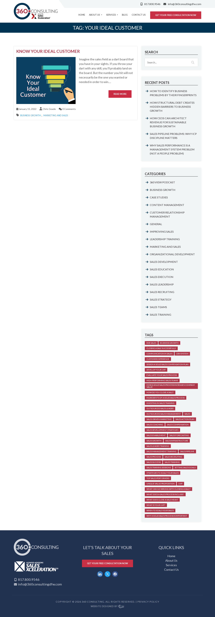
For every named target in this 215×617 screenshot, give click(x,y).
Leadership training (165, 239)
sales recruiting (173, 456)
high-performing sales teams (162, 380)
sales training (172, 462)
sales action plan (185, 419)
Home (81, 14)
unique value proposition (160, 483)
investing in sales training (160, 403)
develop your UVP (156, 369)
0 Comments (69, 109)
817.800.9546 (152, 4)
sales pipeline (187, 451)
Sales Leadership (162, 284)
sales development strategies (162, 430)
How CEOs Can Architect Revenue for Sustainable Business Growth (168, 122)
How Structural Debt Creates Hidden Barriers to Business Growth (172, 106)
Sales (187, 414)
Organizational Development (172, 254)
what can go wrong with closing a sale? (168, 489)
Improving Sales (162, 231)
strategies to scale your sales (162, 473)
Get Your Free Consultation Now (175, 15)
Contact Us (139, 14)
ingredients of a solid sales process (165, 397)
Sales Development (164, 261)
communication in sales (159, 353)
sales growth (153, 440)
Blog (125, 14)
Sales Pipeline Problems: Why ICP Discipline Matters (173, 135)
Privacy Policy (148, 601)
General (156, 224)
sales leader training (157, 446)
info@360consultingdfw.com (184, 4)
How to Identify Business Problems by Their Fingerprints (173, 93)
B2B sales (151, 343)
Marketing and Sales (56, 115)
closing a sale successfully (161, 348)
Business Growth (30, 115)
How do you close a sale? (160, 392)
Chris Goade (49, 109)
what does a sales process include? (165, 494)
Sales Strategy (160, 299)
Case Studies (159, 197)
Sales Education (162, 269)
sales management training (161, 451)
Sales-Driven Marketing (159, 419)
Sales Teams (158, 307)
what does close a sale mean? (162, 499)
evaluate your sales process (161, 375)
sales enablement (156, 435)
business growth (169, 343)
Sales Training (160, 314)
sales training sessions (158, 467)
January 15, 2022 (27, 109)
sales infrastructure (176, 440)
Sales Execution (161, 276)
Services (111, 14)
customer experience (157, 359)
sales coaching (154, 424)
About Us (94, 14)
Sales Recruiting (162, 291)
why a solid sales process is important (166, 516)
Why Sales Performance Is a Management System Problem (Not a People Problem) (172, 149)
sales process (153, 456)
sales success (153, 462)
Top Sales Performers (157, 478)
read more (120, 94)
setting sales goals (185, 467)
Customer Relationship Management (167, 214)
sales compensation (178, 424)
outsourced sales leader (160, 408)
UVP (180, 483)
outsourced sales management (163, 414)
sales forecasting (179, 435)
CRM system (182, 353)
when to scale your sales (160, 510)
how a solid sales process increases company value (170, 386)
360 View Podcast (162, 182)
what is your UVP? (155, 505)
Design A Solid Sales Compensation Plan (167, 364)
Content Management (167, 204)
